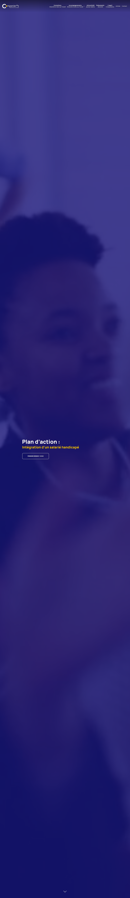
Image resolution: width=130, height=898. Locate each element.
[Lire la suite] (65, 891)
